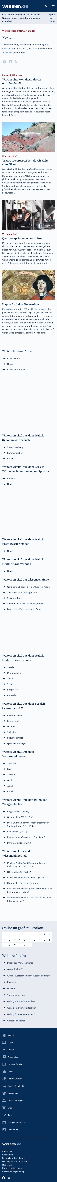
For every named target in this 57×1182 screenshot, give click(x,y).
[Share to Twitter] (16, 61)
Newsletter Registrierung (13, 1171)
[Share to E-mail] (4, 61)
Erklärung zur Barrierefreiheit (15, 1161)
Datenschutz (7, 1154)
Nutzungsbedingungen (12, 1168)
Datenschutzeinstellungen (13, 1158)
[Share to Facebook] (10, 61)
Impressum (7, 1151)
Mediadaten (7, 1165)
